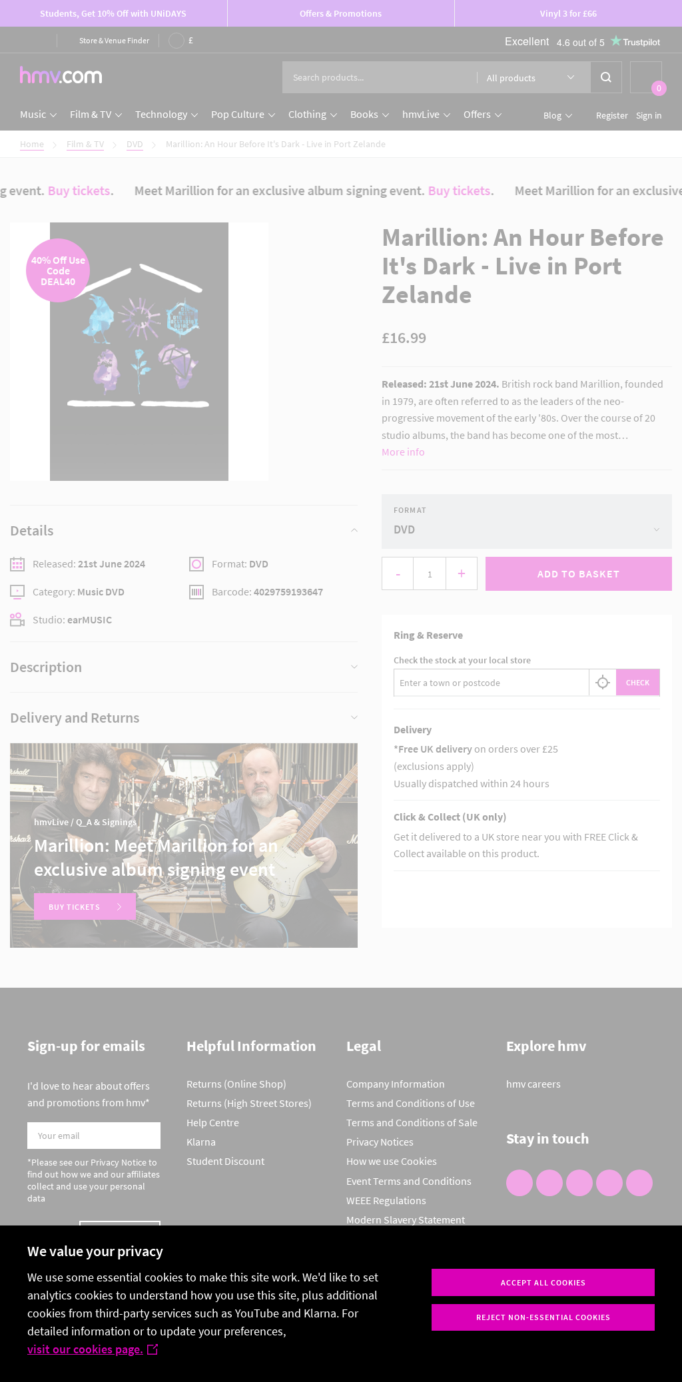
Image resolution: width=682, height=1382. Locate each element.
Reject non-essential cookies (543, 1317)
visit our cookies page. (85, 1349)
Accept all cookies (543, 1282)
